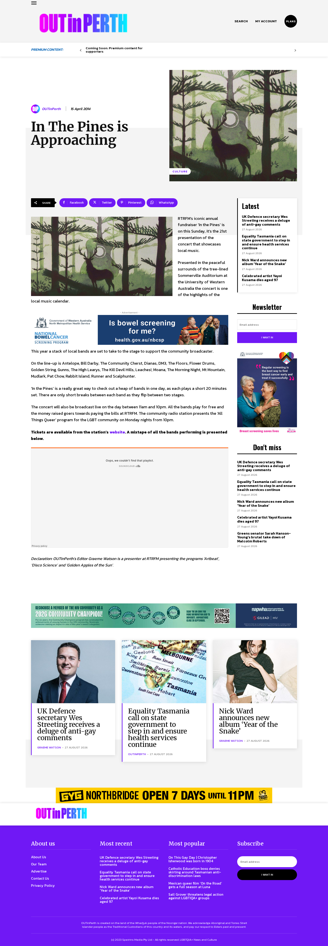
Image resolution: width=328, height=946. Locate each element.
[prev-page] (80, 50)
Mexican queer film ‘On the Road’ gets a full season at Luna (195, 885)
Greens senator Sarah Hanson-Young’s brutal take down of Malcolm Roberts (264, 537)
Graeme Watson (49, 747)
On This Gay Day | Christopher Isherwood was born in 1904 (192, 859)
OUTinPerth (51, 109)
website (117, 432)
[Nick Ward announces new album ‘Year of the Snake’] (255, 671)
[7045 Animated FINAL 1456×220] (129, 330)
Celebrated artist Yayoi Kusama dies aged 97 (262, 277)
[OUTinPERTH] (83, 23)
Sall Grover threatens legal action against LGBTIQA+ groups (195, 896)
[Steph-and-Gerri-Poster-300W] (267, 393)
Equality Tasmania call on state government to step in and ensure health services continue (266, 242)
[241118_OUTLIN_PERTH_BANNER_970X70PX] (164, 795)
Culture (180, 171)
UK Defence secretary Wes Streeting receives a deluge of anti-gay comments (266, 220)
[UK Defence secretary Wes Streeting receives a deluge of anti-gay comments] (73, 671)
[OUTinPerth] (36, 108)
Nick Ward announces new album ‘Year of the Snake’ (264, 262)
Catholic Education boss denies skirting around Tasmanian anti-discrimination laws (194, 872)
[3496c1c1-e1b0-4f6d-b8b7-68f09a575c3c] (164, 615)
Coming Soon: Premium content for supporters (114, 49)
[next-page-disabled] (295, 50)
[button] (241, 21)
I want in (267, 337)
